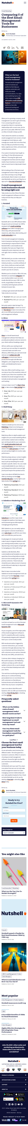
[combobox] (14, 832)
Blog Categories (7, 829)
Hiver (3, 335)
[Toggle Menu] (25, 2)
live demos (7, 310)
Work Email (6, 813)
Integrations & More (9, 1080)
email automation (7, 235)
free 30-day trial (12, 693)
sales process (13, 449)
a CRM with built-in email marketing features (13, 100)
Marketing (15, 888)
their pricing (18, 387)
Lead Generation (6, 888)
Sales (19, 974)
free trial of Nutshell (15, 181)
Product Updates (18, 1000)
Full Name (5, 807)
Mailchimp (5, 427)
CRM (3, 974)
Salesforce (5, 518)
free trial (16, 576)
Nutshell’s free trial (8, 307)
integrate (19, 276)
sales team (8, 533)
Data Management (7, 1000)
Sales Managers (6, 976)
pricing (15, 481)
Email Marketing (6, 11)
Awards (4, 930)
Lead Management (11, 974)
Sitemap (19, 1112)
